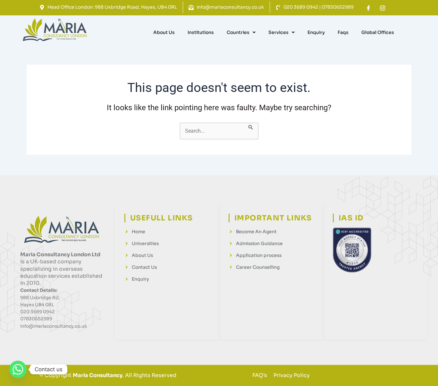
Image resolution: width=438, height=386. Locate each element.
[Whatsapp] (18, 369)
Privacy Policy (292, 375)
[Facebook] (368, 8)
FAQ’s (259, 375)
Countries (238, 32)
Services (278, 32)
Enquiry (316, 32)
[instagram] (382, 8)
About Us (164, 32)
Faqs (343, 32)
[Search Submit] (250, 127)
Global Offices (377, 32)
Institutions (201, 32)
